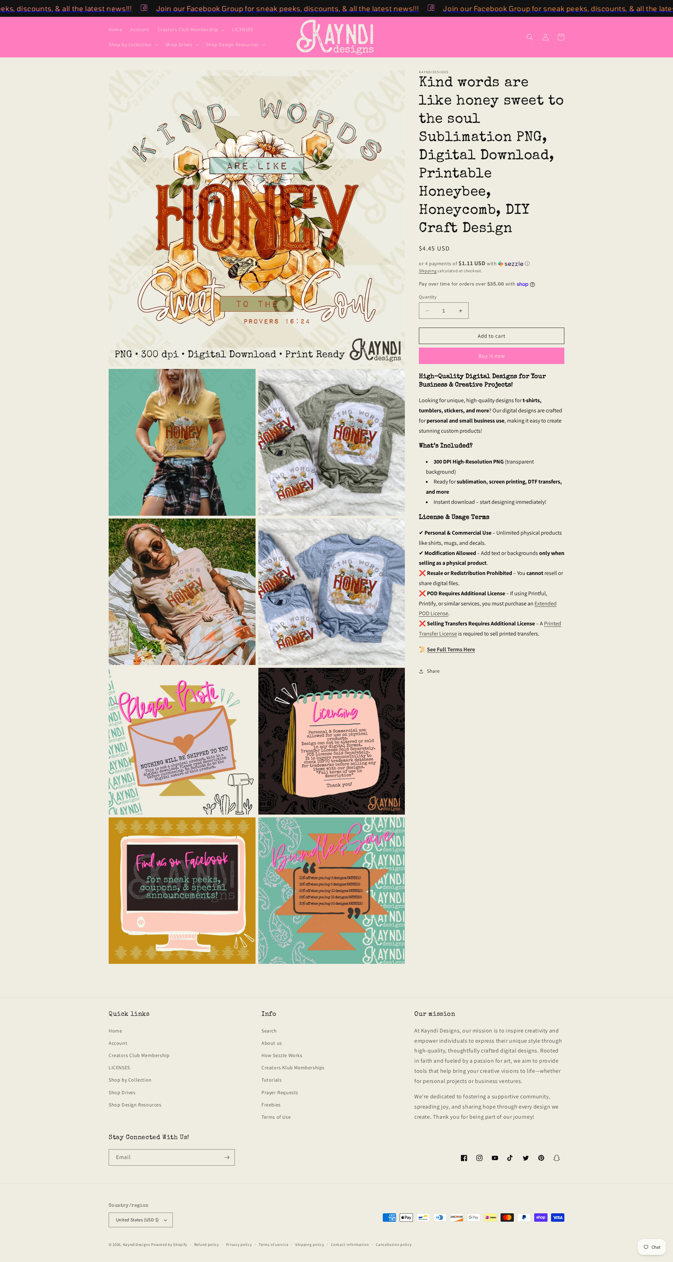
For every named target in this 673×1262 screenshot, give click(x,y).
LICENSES (119, 1067)
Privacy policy (239, 1244)
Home (115, 1031)
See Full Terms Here (451, 649)
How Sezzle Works (281, 1055)
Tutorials (271, 1080)
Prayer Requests (279, 1092)
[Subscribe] (226, 1157)
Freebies (271, 1105)
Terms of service (273, 1244)
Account (118, 1043)
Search (269, 1031)
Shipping (428, 270)
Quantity (427, 297)
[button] (191, 29)
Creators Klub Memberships (293, 1067)
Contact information (350, 1244)
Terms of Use (276, 1117)
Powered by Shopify (169, 1244)
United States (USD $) (137, 1220)
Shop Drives (122, 1092)
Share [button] (433, 671)
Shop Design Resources (135, 1105)
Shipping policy (309, 1244)
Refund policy (206, 1244)
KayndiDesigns (136, 1244)
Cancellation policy (394, 1244)
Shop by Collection (130, 1080)
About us (271, 1043)
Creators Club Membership (139, 1055)
